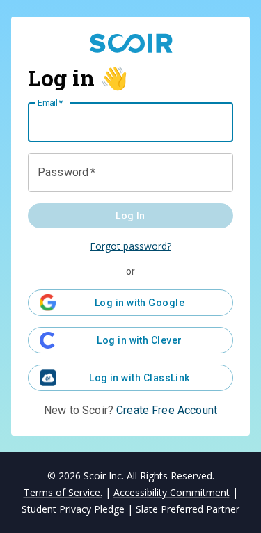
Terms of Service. (63, 492)
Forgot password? (130, 246)
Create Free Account (166, 410)
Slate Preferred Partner (187, 509)
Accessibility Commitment (171, 492)
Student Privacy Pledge (73, 509)
